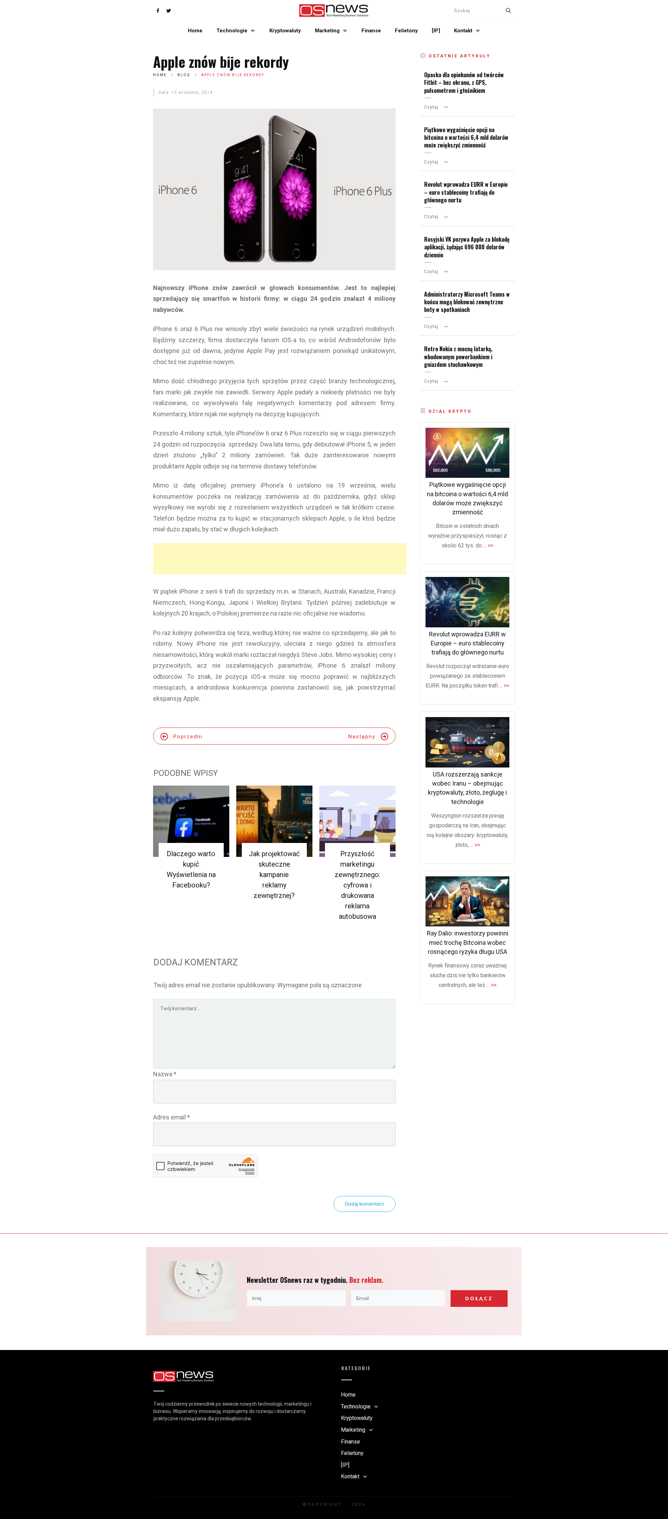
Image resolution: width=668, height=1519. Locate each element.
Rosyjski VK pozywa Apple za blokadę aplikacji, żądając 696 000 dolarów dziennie (467, 247)
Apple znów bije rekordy (221, 61)
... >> (488, 545)
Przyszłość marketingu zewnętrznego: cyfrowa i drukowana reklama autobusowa (357, 885)
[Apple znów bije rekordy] (274, 189)
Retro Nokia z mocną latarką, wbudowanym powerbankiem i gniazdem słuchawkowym (458, 357)
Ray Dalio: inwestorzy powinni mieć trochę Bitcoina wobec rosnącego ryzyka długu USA (467, 942)
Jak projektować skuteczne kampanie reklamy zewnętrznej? (274, 875)
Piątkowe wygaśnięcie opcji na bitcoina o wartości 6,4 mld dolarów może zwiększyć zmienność (466, 138)
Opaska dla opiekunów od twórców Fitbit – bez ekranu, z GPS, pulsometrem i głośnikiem (464, 83)
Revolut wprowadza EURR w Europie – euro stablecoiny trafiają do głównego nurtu (466, 192)
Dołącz (479, 1298)
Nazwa (164, 1074)
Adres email (171, 1117)
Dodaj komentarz (364, 1204)
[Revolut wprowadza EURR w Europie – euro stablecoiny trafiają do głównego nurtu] (467, 602)
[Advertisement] (279, 558)
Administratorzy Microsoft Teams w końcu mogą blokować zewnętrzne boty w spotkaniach (467, 302)
